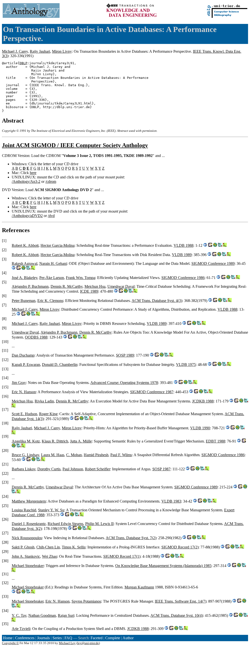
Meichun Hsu (94, 286)
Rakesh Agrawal (24, 263)
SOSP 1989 (125, 355)
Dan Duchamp (23, 355)
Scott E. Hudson (24, 414)
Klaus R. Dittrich (55, 441)
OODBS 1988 (36, 337)
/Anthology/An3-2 (26, 181)
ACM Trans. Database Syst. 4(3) (157, 301)
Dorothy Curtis (49, 469)
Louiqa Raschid (24, 510)
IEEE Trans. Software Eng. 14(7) (180, 601)
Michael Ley (67, 643)
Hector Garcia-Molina (57, 245)
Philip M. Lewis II (99, 524)
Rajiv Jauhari (40, 51)
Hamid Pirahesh (96, 455)
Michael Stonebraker (28, 566)
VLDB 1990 (200, 428)
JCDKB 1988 (203, 401)
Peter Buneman (23, 301)
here (33, 173)
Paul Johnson (72, 469)
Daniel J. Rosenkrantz (29, 524)
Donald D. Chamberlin (59, 364)
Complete (112, 638)
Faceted (97, 638)
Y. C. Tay (19, 615)
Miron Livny (62, 51)
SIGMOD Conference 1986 (183, 278)
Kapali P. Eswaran (26, 364)
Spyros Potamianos (86, 601)
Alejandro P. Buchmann (30, 286)
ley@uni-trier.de (88, 643)
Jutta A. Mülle (81, 441)
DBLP (23, 63)
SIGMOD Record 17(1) (121, 556)
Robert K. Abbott (25, 245)
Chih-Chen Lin (48, 547)
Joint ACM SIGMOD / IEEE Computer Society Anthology (75, 145)
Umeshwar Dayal (121, 286)
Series (57, 638)
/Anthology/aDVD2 (27, 216)
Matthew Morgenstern (29, 501)
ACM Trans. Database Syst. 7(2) (131, 538)
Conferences (24, 638)
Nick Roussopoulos (27, 538)
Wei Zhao (49, 556)
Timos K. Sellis (73, 547)
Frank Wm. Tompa (80, 278)
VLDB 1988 (183, 245)
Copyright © (10, 643)
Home (7, 638)
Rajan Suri (66, 615)
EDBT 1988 (215, 441)
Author (128, 638)
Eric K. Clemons (50, 301)
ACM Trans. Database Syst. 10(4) (176, 615)
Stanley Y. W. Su (51, 510)
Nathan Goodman (42, 615)
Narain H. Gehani (53, 263)
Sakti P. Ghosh (23, 547)
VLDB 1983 (171, 501)
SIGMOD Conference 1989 (213, 263)
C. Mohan (74, 455)
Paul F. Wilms (121, 455)
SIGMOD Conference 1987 (151, 392)
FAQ (68, 638)
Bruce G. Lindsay (25, 455)
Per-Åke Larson (51, 278)
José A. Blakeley (24, 278)
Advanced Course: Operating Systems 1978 (124, 383)
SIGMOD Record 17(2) (179, 547)
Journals (43, 638)
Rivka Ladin (44, 401)
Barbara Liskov (23, 469)
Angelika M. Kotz (26, 441)
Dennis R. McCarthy (67, 286)
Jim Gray (19, 383)
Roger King (48, 414)
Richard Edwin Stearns (65, 524)
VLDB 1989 (182, 255)
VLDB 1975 (186, 364)
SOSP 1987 (161, 469)
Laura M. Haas (52, 455)
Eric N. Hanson (24, 392)
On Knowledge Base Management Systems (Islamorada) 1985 (163, 566)
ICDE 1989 (89, 291)
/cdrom (50, 181)
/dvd (51, 216)
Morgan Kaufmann (139, 587)
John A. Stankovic (26, 556)
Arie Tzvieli (21, 629)
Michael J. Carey (15, 51)
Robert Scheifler (97, 469)
